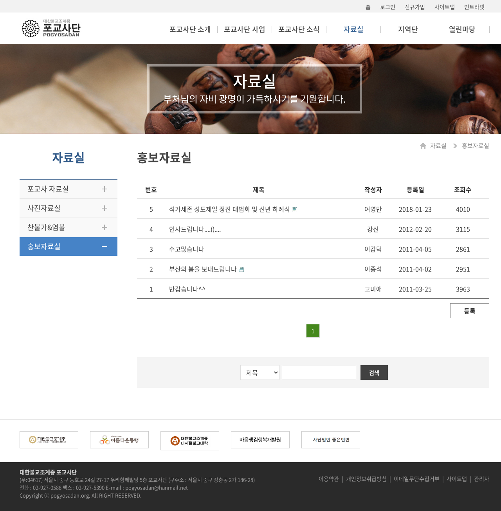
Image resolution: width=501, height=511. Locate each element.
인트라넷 (474, 7)
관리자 (481, 478)
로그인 (387, 7)
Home (425, 146)
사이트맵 (444, 7)
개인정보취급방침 (366, 478)
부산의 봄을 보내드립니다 (203, 268)
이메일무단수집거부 (417, 478)
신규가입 (415, 7)
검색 (374, 372)
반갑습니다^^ (187, 288)
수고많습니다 (186, 248)
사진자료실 (44, 208)
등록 (470, 310)
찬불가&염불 (46, 227)
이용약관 (329, 478)
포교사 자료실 (48, 189)
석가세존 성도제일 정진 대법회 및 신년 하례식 (229, 208)
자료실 (439, 146)
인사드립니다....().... (195, 228)
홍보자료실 (44, 246)
